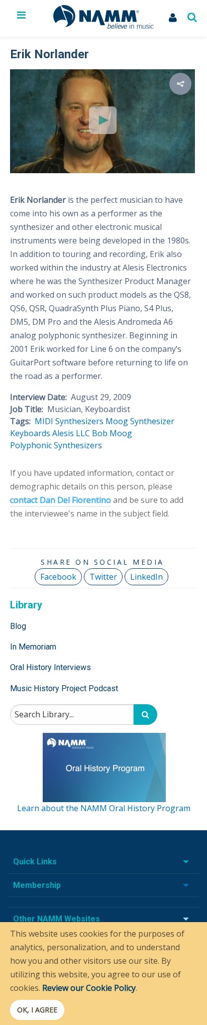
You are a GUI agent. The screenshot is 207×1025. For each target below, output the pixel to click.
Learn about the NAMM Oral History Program (103, 808)
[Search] (145, 714)
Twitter (103, 576)
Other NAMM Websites (56, 919)
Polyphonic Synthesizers (56, 445)
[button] (180, 84)
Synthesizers (79, 421)
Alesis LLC (71, 433)
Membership (37, 885)
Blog (18, 626)
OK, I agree (37, 1009)
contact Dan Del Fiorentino (60, 499)
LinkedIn (146, 576)
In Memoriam (33, 647)
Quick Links (35, 861)
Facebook (58, 576)
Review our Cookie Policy (89, 987)
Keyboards (30, 433)
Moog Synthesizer (140, 421)
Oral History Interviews (50, 667)
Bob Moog (112, 433)
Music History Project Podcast (64, 688)
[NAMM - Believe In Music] (103, 25)
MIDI (44, 421)
